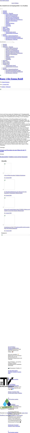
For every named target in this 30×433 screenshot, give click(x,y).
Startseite (5, 10)
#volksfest (14, 391)
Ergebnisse (8, 24)
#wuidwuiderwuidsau (13, 370)
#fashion (10, 391)
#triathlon (15, 371)
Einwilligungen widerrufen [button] (11, 39)
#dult (18, 391)
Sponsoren (5, 27)
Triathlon (3, 86)
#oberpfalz (17, 426)
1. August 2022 (5, 84)
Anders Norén (24, 413)
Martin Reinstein (5, 82)
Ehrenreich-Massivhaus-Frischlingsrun (14, 19)
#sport (13, 426)
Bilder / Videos (6, 28)
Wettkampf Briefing (10, 23)
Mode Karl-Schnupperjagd (11, 15)
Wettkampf (8, 86)
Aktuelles (5, 12)
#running (19, 371)
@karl (12, 388)
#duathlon (10, 371)
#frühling (20, 393)
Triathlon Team (6, 30)
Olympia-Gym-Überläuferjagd (12, 17)
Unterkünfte (8, 25)
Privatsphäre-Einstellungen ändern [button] (13, 37)
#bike (9, 373)
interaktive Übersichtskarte (11, 20)
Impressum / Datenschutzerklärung (10, 35)
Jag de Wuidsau (15, 3)
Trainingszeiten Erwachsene (12, 33)
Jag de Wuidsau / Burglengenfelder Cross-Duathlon (13, 348)
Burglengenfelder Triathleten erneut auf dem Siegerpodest (13, 156)
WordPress (9, 413)
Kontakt (4, 34)
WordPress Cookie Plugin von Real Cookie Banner (11, 415)
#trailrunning (11, 424)
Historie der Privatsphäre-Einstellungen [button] (14, 38)
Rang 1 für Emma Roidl (11, 79)
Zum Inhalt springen (4, 0)
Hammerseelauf (6, 29)
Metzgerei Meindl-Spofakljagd (12, 18)
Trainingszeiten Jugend (11, 32)
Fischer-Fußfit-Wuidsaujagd (12, 14)
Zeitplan (7, 22)
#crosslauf (16, 424)
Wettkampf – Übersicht (8, 13)
